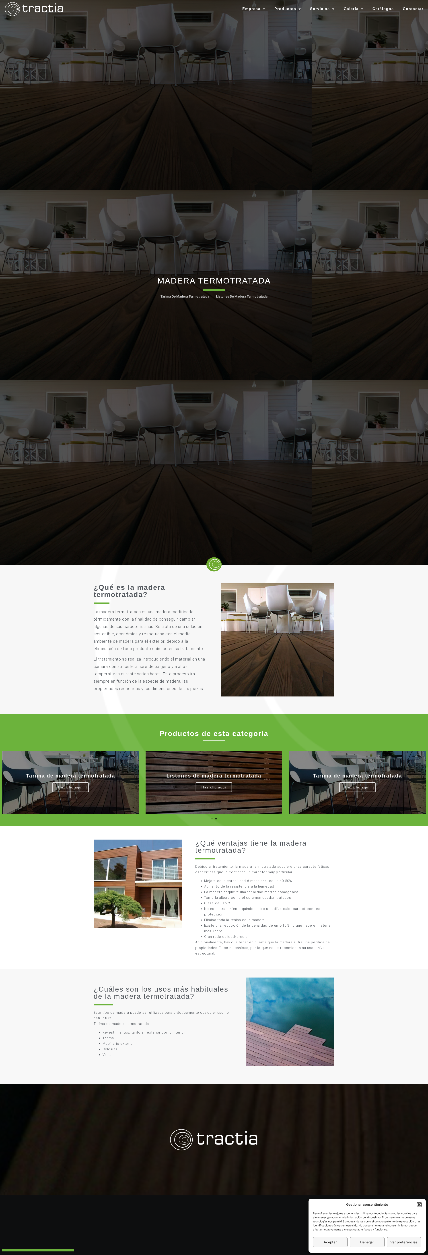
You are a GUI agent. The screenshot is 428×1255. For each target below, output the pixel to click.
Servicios (320, 9)
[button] (419, 1204)
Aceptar (330, 1242)
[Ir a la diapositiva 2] (216, 818)
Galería (351, 9)
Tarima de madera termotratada (184, 296)
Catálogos (383, 9)
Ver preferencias (404, 1242)
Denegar (367, 1242)
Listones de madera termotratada (242, 296)
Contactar (413, 9)
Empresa (251, 9)
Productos (285, 9)
